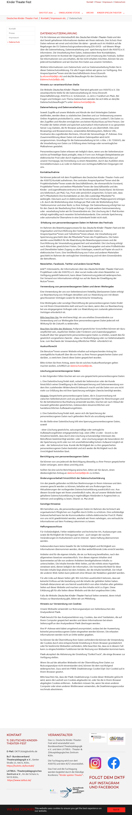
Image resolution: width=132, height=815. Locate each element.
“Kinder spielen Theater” (71, 775)
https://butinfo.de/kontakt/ (20, 766)
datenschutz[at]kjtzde (84, 102)
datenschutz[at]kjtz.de (52, 80)
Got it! (116, 810)
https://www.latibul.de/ (19, 780)
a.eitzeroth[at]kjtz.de (51, 76)
